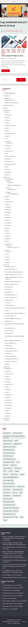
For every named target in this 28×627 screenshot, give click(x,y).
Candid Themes (16, 623)
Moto (23, 49)
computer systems (10, 125)
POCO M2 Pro (6, 492)
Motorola (7, 217)
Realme (7, 236)
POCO (6, 233)
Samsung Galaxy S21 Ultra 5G (10, 511)
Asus (6, 123)
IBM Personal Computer (11, 102)
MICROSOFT (8, 161)
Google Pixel (8, 201)
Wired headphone (12, 194)
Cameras (6, 95)
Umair (4, 598)
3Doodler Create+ (9, 266)
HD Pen (7, 302)
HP (6, 138)
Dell (6, 128)
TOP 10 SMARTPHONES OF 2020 (12, 56)
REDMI (7, 238)
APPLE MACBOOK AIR (8, 450)
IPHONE (13, 49)
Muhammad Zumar (7, 595)
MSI (6, 167)
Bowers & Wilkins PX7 (11, 284)
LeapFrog (7, 395)
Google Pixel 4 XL (7, 468)
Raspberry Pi (8, 333)
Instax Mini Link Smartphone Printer (14, 308)
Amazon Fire (8, 373)
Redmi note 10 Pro (7, 498)
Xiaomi (23, 51)
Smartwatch (11, 189)
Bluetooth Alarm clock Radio (12, 281)
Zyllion (6, 364)
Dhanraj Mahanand (7, 587)
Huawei (8, 49)
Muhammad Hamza (8, 593)
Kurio (6, 392)
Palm (6, 230)
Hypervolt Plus (9, 305)
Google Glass (8, 300)
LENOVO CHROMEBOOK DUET (10, 477)
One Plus (3, 51)
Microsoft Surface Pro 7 (9, 486)
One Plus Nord (6, 489)
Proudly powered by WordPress (11, 621)
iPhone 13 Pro (14, 474)
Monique (7, 212)
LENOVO (9, 143)
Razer (6, 169)
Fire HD (7, 381)
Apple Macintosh (9, 100)
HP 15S (10, 471)
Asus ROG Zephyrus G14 (9, 459)
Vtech (6, 257)
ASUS (6, 199)
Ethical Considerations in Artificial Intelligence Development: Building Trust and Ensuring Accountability (14, 538)
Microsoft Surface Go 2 (8, 483)
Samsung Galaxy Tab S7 (9, 514)
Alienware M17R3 (17, 433)
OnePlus (7, 225)
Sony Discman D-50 (10, 351)
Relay (6, 241)
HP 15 (4, 471)
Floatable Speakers (10, 294)
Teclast (7, 413)
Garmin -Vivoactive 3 (10, 297)
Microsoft (7, 159)
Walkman (6, 418)
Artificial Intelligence (9, 93)
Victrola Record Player (11, 359)
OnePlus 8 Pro (20, 486)
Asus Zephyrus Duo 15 (8, 462)
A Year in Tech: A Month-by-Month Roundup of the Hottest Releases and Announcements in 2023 (15, 566)
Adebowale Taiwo (7, 603)
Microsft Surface (9, 156)
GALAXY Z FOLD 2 (13, 247)
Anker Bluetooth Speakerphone (13, 272)
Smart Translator (9, 348)
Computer (6, 98)
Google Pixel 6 (17, 468)
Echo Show (8, 292)
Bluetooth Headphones (14, 185)
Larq (6, 310)
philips (8, 192)
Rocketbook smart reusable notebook (14, 336)
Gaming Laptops (9, 133)
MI (5, 153)
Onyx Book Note (9, 328)
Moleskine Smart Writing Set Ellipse (14, 313)
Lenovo (7, 148)
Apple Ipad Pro (17, 443)
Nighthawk (8, 321)
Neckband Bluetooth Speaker (12, 318)
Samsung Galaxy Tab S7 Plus (10, 517)
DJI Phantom (8, 287)
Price (21, 492)
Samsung (13, 51)
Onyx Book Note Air (17, 489)
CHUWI (7, 379)
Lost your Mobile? (17, 585)
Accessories (8, 179)
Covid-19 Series (8, 105)
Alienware (7, 115)
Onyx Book (8, 402)
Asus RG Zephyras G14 (9, 453)
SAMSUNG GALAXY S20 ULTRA (11, 508)
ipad (5, 108)
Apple (6, 117)
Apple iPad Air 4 (7, 443)
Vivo (6, 254)
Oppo (8, 51)
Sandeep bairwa (7, 585)
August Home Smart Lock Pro (12, 274)
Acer (6, 112)
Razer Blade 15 (7, 495)
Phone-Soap (8, 330)
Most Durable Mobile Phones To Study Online (14, 577)
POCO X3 (15, 492)
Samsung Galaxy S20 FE (9, 505)
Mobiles (19, 49)
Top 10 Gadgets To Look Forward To (12, 575)
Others (5, 265)
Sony (18, 51)
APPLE (7, 120)
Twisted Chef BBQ (10, 356)
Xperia (3, 53)
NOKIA (7, 220)
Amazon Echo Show (10, 269)
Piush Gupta (13, 58)
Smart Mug (8, 345)
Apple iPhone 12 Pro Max (9, 446)
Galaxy (3, 49)
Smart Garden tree (10, 343)
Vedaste (5, 609)
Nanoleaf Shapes (9, 316)
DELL (6, 131)
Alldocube (7, 368)
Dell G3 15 (5, 465)
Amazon (7, 371)
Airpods (10, 182)
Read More (5, 70)
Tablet (6, 410)
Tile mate (7, 353)
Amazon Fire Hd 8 (7, 440)
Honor (6, 136)
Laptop (7, 141)
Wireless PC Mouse (10, 361)
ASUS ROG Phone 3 (8, 456)
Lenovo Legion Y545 (8, 480)
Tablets (6, 366)
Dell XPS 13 (13, 465)
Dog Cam (7, 289)
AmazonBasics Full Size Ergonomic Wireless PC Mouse (13, 437)
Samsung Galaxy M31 (8, 501)
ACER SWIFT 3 (7, 433)
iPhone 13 (5, 474)
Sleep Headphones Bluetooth (12, 340)
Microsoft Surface (9, 164)
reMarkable (8, 405)
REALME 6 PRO (17, 495)
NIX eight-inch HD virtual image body (14, 324)
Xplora (6, 262)
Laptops (6, 110)
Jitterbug (7, 209)
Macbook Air (8, 151)
